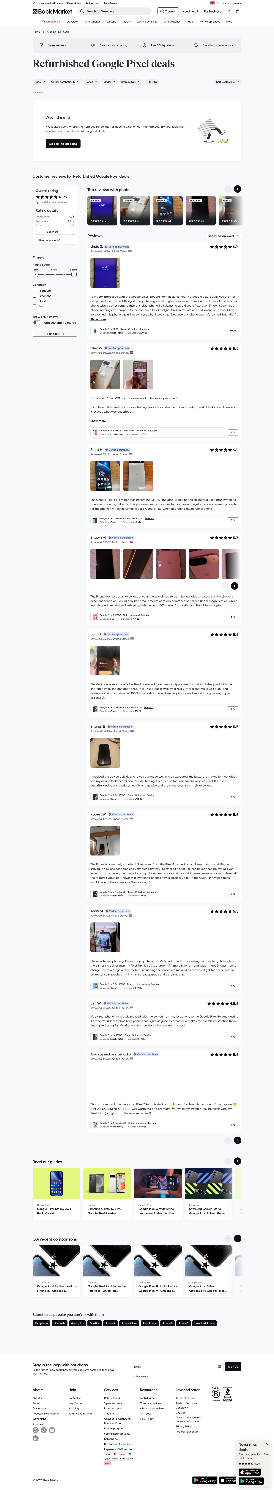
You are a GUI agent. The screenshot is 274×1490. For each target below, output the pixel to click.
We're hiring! (40, 1418)
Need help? (190, 11)
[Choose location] (215, 3)
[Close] (267, 1444)
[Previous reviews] (228, 1140)
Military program (114, 1428)
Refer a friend (112, 1398)
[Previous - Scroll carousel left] (228, 189)
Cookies (180, 1412)
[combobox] (40, 82)
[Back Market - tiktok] (44, 1430)
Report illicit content (187, 1431)
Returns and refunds (80, 1413)
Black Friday (147, 1418)
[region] (164, 211)
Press (36, 1403)
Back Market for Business (118, 1444)
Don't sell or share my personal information (188, 1419)
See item (144, 329)
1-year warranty (113, 1403)
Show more (98, 319)
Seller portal (111, 1439)
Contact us (74, 1398)
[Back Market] (52, 11)
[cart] (237, 11)
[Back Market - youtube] (52, 1430)
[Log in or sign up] (228, 11)
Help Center (75, 1403)
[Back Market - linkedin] (36, 1438)
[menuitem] (92, 21)
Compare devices (150, 1403)
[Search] (82, 11)
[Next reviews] (237, 1140)
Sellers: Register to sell (117, 1433)
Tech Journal (147, 1398)
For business (212, 11)
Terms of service (185, 1398)
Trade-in (109, 1413)
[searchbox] (118, 11)
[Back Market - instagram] (36, 1430)
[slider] (35, 274)
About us (38, 1398)
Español (237, 2)
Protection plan (113, 1408)
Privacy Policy (184, 1426)
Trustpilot (38, 1424)
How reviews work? (49, 239)
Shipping (73, 1408)
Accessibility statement (46, 1413)
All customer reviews (152, 1408)
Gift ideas (145, 1413)
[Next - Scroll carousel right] (237, 189)
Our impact (39, 1408)
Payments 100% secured (118, 1449)
